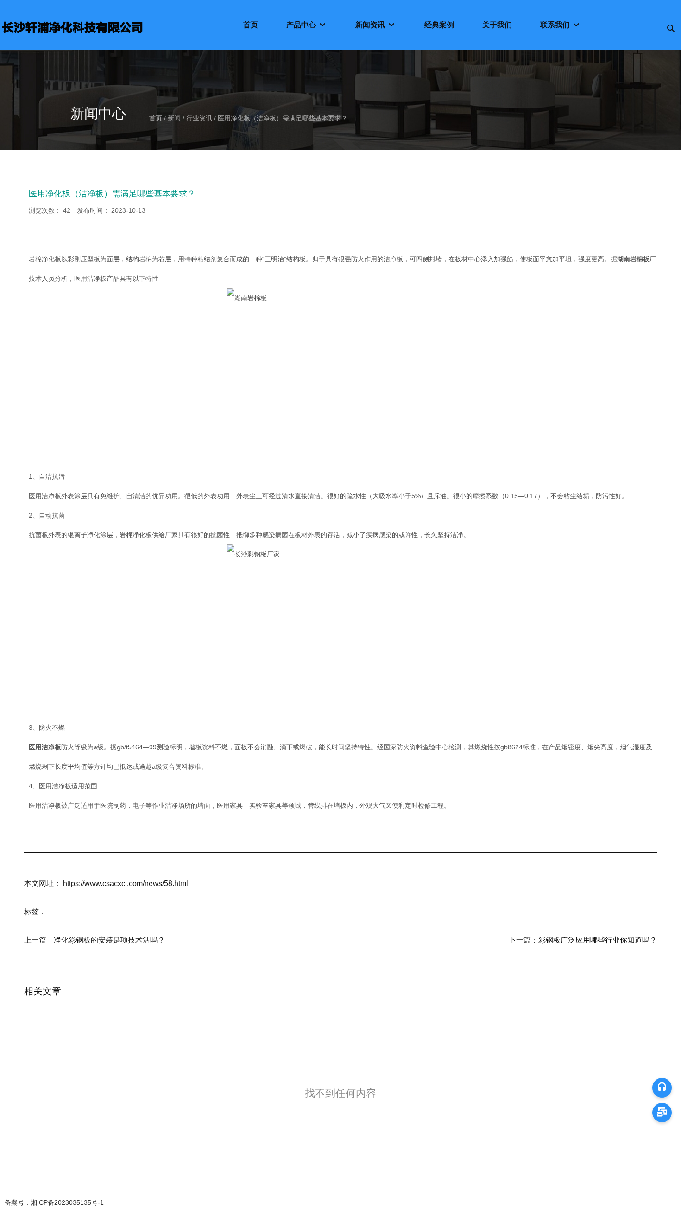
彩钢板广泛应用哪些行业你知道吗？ (597, 940)
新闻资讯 (371, 25)
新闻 (174, 118)
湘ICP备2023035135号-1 (54, 1202)
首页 (250, 25)
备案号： (18, 1202)
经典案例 (439, 25)
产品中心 (302, 25)
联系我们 (556, 25)
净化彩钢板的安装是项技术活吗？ (109, 940)
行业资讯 (199, 118)
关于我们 (497, 25)
